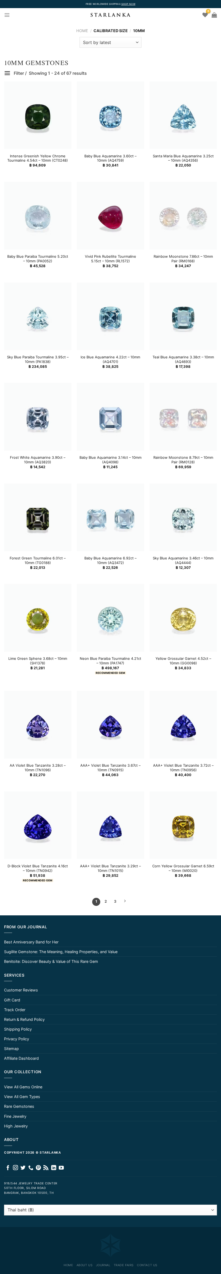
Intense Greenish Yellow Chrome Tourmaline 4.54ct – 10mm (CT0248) (37, 158)
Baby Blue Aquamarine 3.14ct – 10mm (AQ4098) (110, 459)
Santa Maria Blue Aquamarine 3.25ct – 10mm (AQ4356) (183, 158)
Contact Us (147, 1265)
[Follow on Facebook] (8, 1168)
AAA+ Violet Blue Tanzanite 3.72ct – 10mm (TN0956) (183, 767)
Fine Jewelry (15, 1116)
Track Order (14, 1009)
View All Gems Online (23, 1087)
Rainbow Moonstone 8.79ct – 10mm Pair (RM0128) (183, 459)
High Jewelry (16, 1126)
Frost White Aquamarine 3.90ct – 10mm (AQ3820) (37, 459)
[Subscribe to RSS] (46, 1168)
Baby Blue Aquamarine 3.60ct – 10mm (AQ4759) (110, 158)
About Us (84, 1265)
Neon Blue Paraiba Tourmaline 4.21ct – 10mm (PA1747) (110, 660)
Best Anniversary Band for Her (31, 942)
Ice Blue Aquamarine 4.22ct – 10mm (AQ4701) (110, 359)
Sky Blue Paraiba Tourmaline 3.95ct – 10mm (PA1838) (37, 359)
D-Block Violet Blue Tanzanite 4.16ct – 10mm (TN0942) (38, 868)
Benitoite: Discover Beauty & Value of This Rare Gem (51, 961)
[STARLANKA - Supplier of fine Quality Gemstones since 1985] (110, 15)
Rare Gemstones (19, 1106)
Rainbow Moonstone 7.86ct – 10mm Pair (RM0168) (183, 258)
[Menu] (7, 15)
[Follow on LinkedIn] (53, 1168)
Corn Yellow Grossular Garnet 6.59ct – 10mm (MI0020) (183, 868)
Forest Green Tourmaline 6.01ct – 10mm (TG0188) (37, 560)
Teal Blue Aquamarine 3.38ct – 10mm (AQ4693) (183, 359)
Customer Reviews (21, 990)
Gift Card (12, 1000)
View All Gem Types (22, 1096)
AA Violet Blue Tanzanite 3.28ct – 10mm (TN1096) (37, 767)
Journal (103, 1265)
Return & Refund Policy (24, 1019)
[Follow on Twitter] (23, 1168)
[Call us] (30, 1168)
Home (82, 30)
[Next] (125, 902)
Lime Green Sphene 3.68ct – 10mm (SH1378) (37, 660)
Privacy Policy (16, 1039)
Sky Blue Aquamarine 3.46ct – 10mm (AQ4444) (183, 560)
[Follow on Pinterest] (38, 1168)
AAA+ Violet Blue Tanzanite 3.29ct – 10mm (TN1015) (110, 868)
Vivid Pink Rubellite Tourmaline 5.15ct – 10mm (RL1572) (110, 258)
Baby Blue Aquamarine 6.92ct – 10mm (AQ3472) (110, 560)
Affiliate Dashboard (21, 1058)
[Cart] (214, 15)
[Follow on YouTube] (61, 1168)
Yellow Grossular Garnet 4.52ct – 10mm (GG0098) (183, 660)
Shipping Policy (18, 1029)
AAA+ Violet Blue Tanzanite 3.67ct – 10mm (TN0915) (110, 767)
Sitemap (11, 1048)
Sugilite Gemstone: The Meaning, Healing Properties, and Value (61, 951)
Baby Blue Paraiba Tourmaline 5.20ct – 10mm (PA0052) (37, 258)
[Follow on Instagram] (15, 1168)
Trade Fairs (124, 1265)
